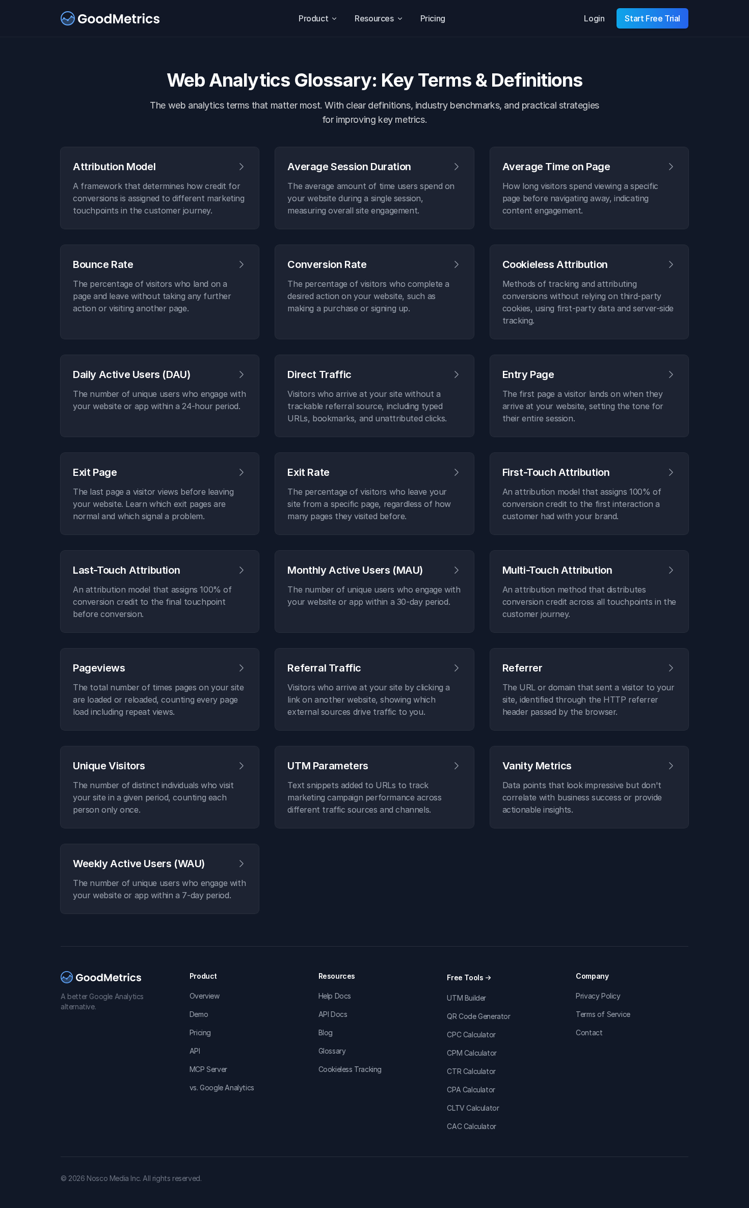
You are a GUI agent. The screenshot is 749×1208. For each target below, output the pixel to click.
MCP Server (208, 1069)
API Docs (332, 1014)
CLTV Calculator (473, 1108)
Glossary (332, 1050)
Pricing (432, 18)
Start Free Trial (652, 18)
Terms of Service (603, 1014)
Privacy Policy (598, 995)
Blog (325, 1032)
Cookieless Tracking (350, 1069)
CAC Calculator (471, 1126)
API (195, 1050)
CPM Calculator (471, 1053)
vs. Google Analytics (222, 1087)
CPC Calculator (471, 1034)
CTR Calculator (471, 1071)
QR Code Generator (478, 1016)
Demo (199, 1014)
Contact (589, 1032)
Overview (205, 995)
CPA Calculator (471, 1089)
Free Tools (465, 977)
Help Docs (334, 995)
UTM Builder (466, 998)
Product (313, 18)
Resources (374, 18)
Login (594, 18)
